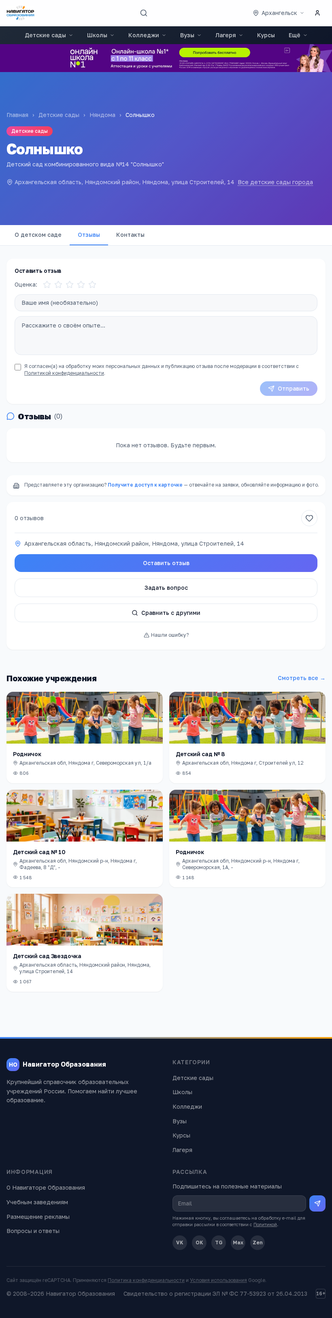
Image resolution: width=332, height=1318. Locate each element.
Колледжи (143, 35)
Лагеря (225, 35)
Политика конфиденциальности (146, 1280)
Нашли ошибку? (170, 635)
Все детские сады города (275, 182)
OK (199, 1242)
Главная (17, 114)
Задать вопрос (166, 587)
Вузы (187, 35)
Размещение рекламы (38, 1216)
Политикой (265, 1224)
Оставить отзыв (166, 562)
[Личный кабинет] (317, 13)
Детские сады (45, 35)
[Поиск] (143, 13)
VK (179, 1242)
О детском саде (38, 234)
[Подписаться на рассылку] (317, 1203)
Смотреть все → (302, 677)
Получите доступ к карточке (145, 485)
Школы (97, 35)
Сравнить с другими (170, 612)
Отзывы (89, 234)
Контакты (130, 234)
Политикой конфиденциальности (64, 373)
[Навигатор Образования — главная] (20, 13)
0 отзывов (29, 517)
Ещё (294, 35)
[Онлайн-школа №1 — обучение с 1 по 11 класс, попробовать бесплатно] (166, 58)
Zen (258, 1242)
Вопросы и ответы (33, 1230)
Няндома (102, 114)
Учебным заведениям (37, 1202)
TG (219, 1242)
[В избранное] (309, 518)
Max (238, 1242)
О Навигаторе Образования (45, 1187)
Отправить (293, 388)
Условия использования (218, 1280)
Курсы (266, 35)
